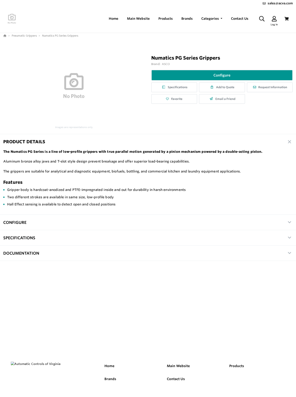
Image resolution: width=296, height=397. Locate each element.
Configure (222, 75)
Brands (110, 379)
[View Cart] (286, 19)
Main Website (178, 366)
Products (236, 366)
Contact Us (176, 379)
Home (109, 366)
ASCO (166, 64)
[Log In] (274, 19)
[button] (212, 19)
